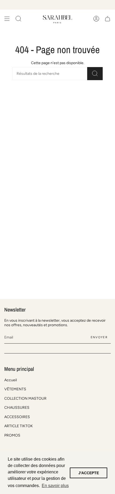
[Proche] (107, 370)
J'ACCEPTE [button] (88, 473)
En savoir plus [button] (55, 485)
